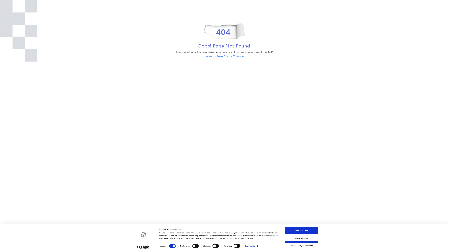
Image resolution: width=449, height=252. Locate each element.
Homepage (210, 56)
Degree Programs (224, 56)
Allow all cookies (301, 230)
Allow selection (301, 238)
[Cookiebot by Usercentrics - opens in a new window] (143, 247)
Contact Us (239, 56)
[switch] (195, 246)
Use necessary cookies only (301, 246)
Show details (250, 246)
